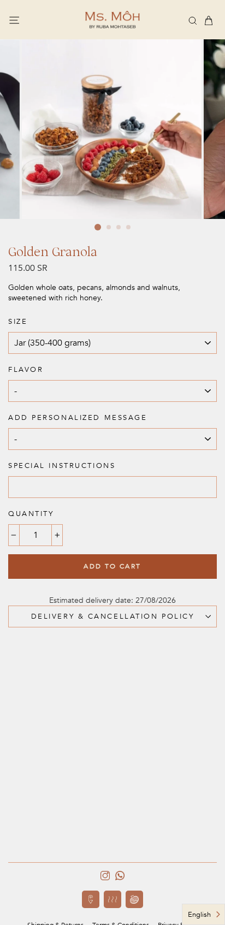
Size (17, 322)
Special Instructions (61, 466)
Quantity (31, 514)
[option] (113, 129)
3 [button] (119, 227)
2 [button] (109, 227)
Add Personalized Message (77, 418)
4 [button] (129, 227)
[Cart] (208, 20)
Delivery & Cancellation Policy (112, 616)
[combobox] (203, 914)
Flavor (25, 370)
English (199, 915)
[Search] (192, 20)
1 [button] (97, 227)
